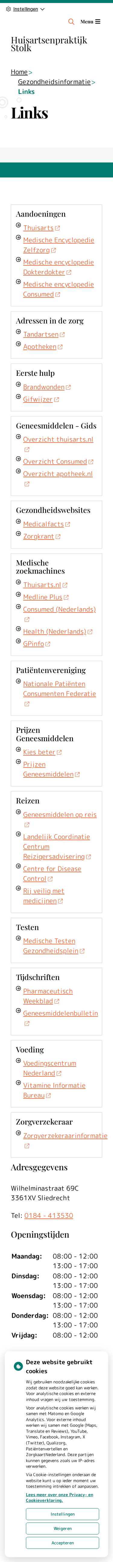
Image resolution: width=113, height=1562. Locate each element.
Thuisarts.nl (42, 584)
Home (19, 71)
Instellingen (63, 1514)
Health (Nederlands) (54, 631)
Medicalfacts (43, 523)
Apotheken (39, 346)
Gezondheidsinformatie (54, 81)
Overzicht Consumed (55, 461)
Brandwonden (43, 386)
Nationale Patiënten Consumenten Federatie (59, 688)
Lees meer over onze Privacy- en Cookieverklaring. (59, 1497)
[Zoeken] (71, 21)
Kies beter (39, 751)
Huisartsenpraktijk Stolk (49, 43)
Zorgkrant (38, 536)
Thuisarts (38, 227)
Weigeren (63, 1528)
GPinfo (33, 643)
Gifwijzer (38, 399)
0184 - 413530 (48, 1215)
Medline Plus (42, 596)
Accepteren (63, 1543)
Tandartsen (40, 334)
